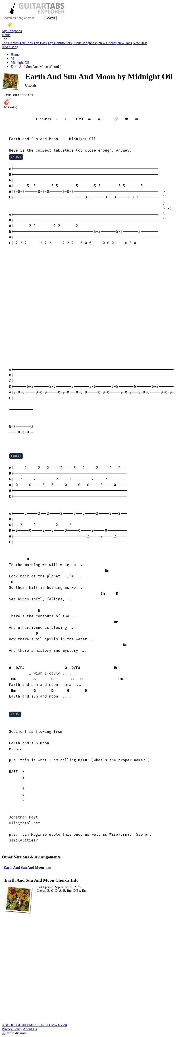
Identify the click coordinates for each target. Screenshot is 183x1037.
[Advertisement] (91, 306)
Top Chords (10, 43)
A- (89, 119)
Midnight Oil (20, 63)
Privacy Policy (12, 1029)
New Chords (107, 43)
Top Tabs (26, 43)
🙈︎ (136, 119)
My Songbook (12, 31)
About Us (30, 1029)
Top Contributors (60, 43)
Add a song (10, 47)
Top (4, 39)
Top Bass (40, 43)
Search (50, 18)
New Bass (140, 43)
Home (6, 35)
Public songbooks (85, 43)
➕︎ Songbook (16, 119)
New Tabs (124, 43)
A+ (100, 119)
